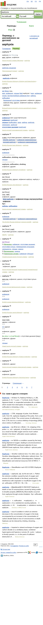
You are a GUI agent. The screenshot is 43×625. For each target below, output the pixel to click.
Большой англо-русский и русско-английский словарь (19, 108)
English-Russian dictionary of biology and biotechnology (19, 81)
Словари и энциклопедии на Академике (19, 8)
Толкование (6, 48)
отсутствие (16, 100)
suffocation (6, 98)
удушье (16, 93)
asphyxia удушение (9, 68)
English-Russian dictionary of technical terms (15, 377)
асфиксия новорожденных (26, 140)
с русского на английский (34, 37)
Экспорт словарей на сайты (8, 552)
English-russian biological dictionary (13, 302)
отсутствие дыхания (10, 127)
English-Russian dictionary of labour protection (16, 356)
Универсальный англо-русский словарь (14, 257)
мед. (4, 93)
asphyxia (27, 60)
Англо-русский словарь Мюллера (12, 60)
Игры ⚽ (11, 30)
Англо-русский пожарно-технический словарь (16, 367)
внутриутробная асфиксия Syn (18, 96)
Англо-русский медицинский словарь (14, 287)
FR (40, 1)
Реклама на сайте (24, 545)
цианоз (20, 249)
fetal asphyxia (8, 199)
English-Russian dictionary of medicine (14, 170)
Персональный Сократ (9, 71)
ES (36, 1)
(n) (3, 327)
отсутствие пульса (8, 247)
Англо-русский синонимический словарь (15, 130)
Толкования (21, 22)
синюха (17, 251)
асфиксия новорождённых (27, 142)
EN (28, 1)
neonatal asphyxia (9, 142)
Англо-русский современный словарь (14, 209)
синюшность (6, 249)
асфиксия (9, 93)
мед (32, 93)
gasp (19, 122)
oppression (6, 125)
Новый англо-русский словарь (11, 346)
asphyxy (14, 125)
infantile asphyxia (9, 140)
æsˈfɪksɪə (5, 91)
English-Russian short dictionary (12, 185)
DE (32, 1)
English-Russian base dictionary (12, 145)
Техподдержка (14, 545)
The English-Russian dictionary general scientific (16, 222)
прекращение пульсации (25, 247)
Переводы (11, 26)
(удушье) (30, 254)
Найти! (38, 14)
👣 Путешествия (5, 549)
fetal (21, 93)
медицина (7, 100)
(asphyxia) (14, 120)
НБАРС (4, 235)
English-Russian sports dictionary (12, 312)
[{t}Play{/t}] (10, 51)
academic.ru (8, 3)
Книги (31, 26)
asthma (33, 96)
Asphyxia (5, 398)
